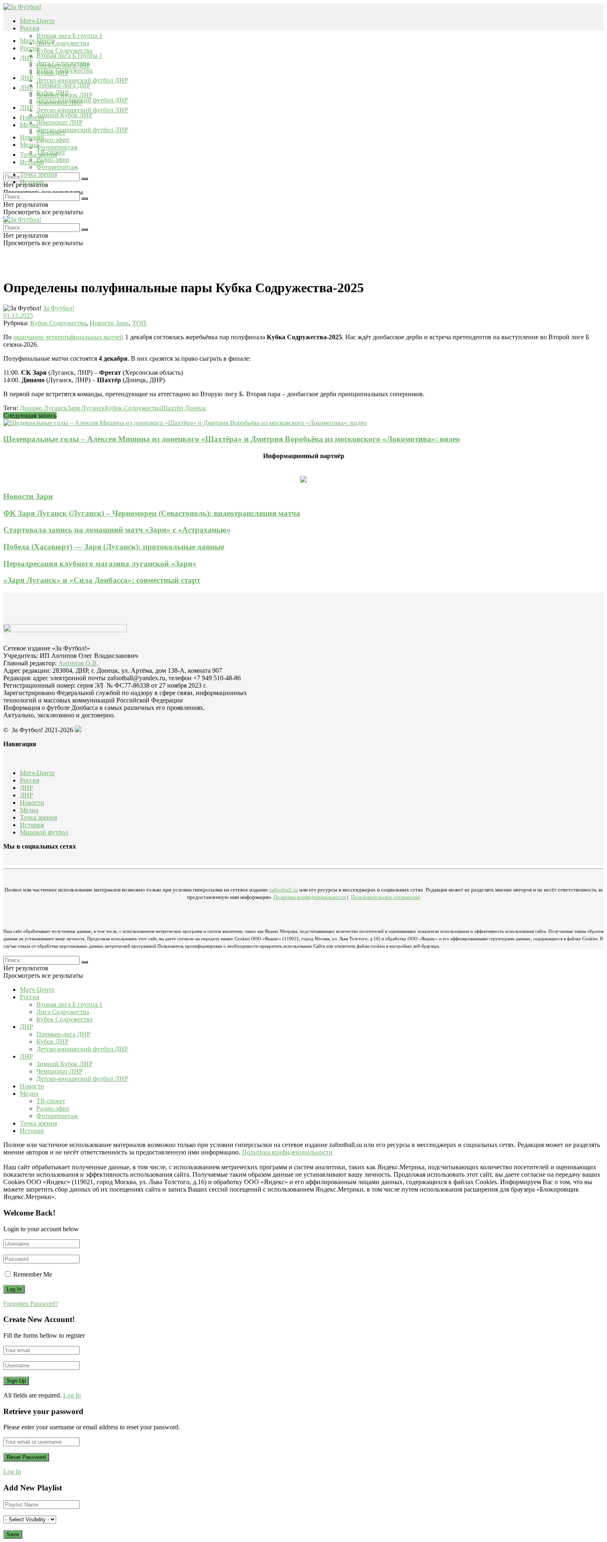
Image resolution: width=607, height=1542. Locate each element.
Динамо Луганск (43, 408)
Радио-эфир (52, 139)
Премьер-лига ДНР (63, 85)
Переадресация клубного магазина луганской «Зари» (100, 563)
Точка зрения (38, 174)
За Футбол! (58, 308)
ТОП (139, 322)
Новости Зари (109, 322)
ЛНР (26, 87)
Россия (29, 28)
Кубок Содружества (64, 50)
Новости (32, 137)
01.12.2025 (18, 315)
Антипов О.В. (78, 663)
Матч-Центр (37, 20)
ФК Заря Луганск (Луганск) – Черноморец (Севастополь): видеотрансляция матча (151, 513)
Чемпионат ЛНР (59, 122)
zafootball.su (283, 890)
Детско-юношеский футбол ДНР (82, 80)
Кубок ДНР (52, 92)
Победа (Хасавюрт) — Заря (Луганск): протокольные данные (113, 546)
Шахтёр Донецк (183, 408)
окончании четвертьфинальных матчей (68, 337)
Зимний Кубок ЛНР (64, 114)
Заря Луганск (86, 408)
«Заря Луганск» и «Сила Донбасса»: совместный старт (101, 580)
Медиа (29, 144)
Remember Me (32, 1274)
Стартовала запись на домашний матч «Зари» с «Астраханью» (117, 529)
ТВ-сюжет (50, 152)
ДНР (26, 57)
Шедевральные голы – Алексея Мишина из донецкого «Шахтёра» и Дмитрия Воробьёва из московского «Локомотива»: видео (231, 439)
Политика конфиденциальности (309, 897)
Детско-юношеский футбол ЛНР (82, 110)
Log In (72, 1395)
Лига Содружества (62, 43)
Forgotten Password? (30, 1303)
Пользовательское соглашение (385, 897)
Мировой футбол (44, 832)
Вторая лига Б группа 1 (69, 35)
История (32, 181)
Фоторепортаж (57, 147)
